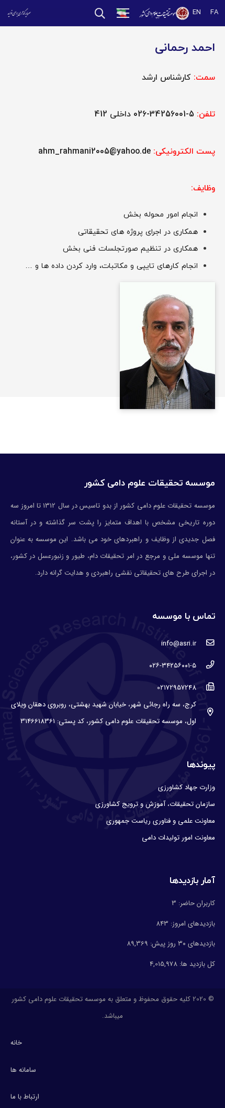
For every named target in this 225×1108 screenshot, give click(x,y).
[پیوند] (163, 13)
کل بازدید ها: (196, 964)
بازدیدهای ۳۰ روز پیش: (181, 943)
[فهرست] (123, 13)
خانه (16, 1042)
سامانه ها (23, 1069)
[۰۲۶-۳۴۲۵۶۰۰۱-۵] (205, 666)
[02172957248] (205, 688)
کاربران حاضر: (195, 903)
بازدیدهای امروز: (191, 923)
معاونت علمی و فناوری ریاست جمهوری (160, 820)
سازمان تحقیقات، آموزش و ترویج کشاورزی (155, 804)
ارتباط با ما (24, 1096)
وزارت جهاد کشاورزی (186, 787)
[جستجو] (99, 13)
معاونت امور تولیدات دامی (178, 837)
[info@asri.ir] (205, 644)
